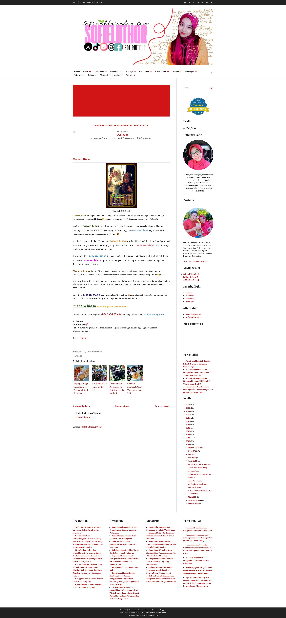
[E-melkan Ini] (75, 356)
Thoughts (190, 301)
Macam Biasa (81, 159)
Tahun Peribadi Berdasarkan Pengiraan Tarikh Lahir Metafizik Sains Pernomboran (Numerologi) (161, 579)
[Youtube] (202, 2)
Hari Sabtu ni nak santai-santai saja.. (99, 386)
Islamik (175, 71)
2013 (188, 437)
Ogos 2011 (192, 451)
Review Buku (160, 71)
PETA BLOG (122, 135)
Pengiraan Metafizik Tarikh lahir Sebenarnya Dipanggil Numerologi (159, 561)
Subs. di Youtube (190, 274)
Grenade (191, 477)
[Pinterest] (207, 2)
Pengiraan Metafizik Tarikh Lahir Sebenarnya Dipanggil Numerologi (196, 364)
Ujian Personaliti (195, 481)
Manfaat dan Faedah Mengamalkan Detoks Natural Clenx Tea (122, 544)
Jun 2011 (192, 454)
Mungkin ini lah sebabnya (199, 464)
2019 (188, 418)
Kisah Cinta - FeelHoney (198, 484)
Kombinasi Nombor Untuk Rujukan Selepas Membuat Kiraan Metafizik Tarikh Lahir (161, 544)
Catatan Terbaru (81, 406)
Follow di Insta (190, 277)
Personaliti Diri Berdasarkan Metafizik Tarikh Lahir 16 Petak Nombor (160, 536)
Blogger (163, 610)
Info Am (78, 75)
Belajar (91, 75)
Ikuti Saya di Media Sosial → (196, 261)
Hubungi (90, 2)
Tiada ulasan (96, 352)
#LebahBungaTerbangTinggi (155, 613)
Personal (190, 298)
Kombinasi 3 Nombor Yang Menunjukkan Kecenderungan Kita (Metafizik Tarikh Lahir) (198, 390)
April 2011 (192, 461)
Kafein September (193, 314)
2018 (188, 421)
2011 (188, 444)
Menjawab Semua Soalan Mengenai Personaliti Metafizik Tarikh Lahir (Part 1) (196, 381)
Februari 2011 (194, 500)
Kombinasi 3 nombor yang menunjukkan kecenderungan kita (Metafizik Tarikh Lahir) (198, 538)
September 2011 (195, 447)
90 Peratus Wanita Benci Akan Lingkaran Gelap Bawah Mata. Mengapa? (87, 530)
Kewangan (189, 71)
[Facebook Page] (198, 2)
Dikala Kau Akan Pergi (197, 467)
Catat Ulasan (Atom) (91, 426)
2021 (188, 411)
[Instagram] (185, 2)
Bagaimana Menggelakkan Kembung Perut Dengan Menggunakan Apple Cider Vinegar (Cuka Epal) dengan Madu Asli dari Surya (124, 579)
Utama (75, 2)
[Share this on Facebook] (80, 338)
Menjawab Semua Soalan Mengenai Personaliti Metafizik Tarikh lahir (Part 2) (196, 372)
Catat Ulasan (83, 417)
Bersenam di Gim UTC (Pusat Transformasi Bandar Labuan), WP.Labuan (123, 530)
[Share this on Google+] (86, 338)
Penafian (99, 2)
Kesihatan (114, 71)
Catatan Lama (162, 406)
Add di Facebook (190, 280)
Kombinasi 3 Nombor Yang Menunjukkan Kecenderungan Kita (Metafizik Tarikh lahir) (161, 553)
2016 (188, 428)
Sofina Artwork (152, 615)
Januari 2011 (193, 503)
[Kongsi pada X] (79, 356)
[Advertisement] (121, 101)
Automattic (135, 613)
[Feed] (211, 2)
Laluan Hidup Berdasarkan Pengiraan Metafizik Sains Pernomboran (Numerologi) (159, 570)
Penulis (82, 2)
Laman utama (122, 406)
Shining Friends (194, 487)
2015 (188, 431)
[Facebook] (189, 2)
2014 (188, 434)
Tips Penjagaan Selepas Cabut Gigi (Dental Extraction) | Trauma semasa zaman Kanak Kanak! (197, 570)
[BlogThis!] (77, 356)
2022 (188, 408)
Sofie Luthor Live (193, 317)
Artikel (117, 75)
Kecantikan (99, 71)
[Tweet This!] (82, 338)
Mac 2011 (192, 497)
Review (129, 75)
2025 (188, 404)
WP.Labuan (144, 71)
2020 (188, 414)
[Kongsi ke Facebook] (81, 356)
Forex (85, 71)
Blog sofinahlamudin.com (141, 610)
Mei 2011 (192, 457)
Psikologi (129, 71)
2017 (188, 424)
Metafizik (104, 75)
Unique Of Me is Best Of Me (199, 474)
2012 (188, 441)
